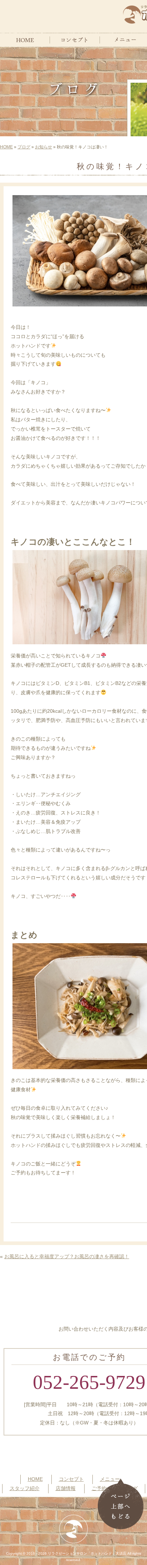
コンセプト (71, 1479)
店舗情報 (66, 1488)
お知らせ (43, 147)
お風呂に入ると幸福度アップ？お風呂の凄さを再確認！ (66, 1256)
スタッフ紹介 (25, 1488)
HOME (6, 147)
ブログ (23, 147)
